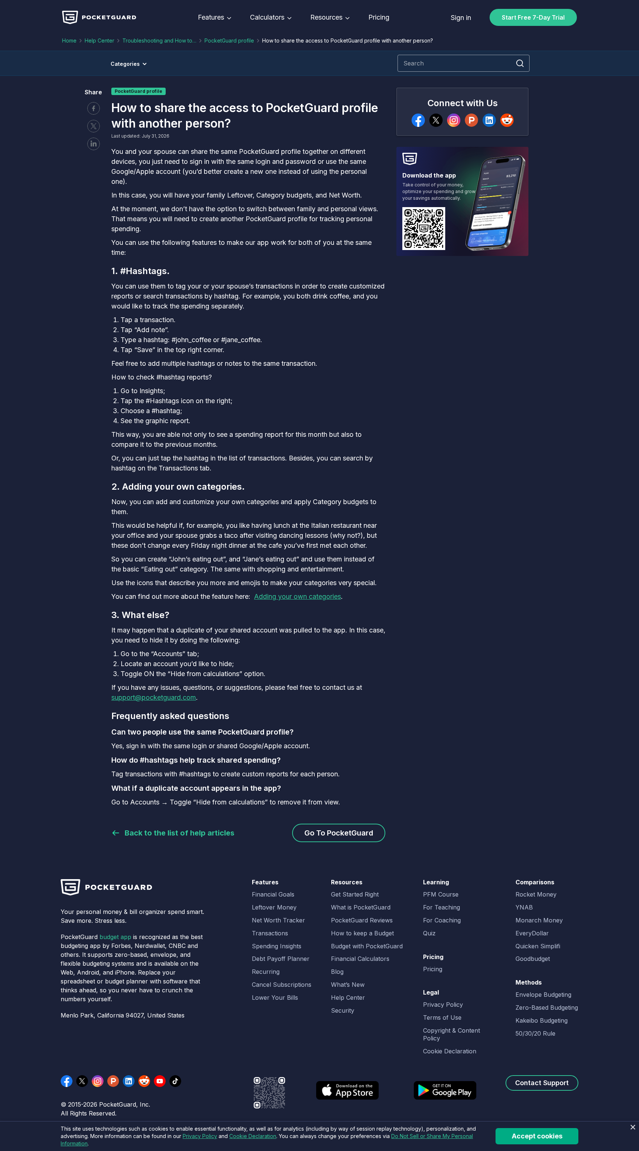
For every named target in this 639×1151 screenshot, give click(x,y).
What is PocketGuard (360, 907)
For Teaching (441, 907)
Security (342, 1010)
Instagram (98, 1081)
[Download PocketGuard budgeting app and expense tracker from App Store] (347, 1095)
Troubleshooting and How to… (159, 40)
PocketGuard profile (229, 40)
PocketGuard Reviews (362, 920)
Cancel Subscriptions (281, 984)
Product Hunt (113, 1081)
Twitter (93, 126)
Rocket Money (536, 894)
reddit (144, 1081)
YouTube (160, 1081)
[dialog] (319, 1136)
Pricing (378, 17)
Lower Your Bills (275, 997)
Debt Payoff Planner (281, 958)
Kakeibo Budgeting (541, 1020)
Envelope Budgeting (543, 994)
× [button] (632, 1127)
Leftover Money (274, 907)
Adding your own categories (297, 596)
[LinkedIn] (489, 120)
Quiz (429, 933)
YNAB (524, 907)
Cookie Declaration (449, 1051)
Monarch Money (539, 920)
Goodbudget (532, 958)
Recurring (266, 971)
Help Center (99, 40)
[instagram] (453, 120)
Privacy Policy (443, 1004)
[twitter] (436, 120)
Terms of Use (442, 1017)
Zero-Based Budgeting (546, 1007)
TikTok (175, 1081)
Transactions (270, 933)
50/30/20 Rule (535, 1033)
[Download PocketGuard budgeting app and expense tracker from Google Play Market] (445, 1095)
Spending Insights (276, 946)
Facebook (93, 108)
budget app (115, 937)
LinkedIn (129, 1081)
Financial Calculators (360, 958)
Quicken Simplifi (537, 946)
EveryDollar (532, 933)
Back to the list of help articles (179, 832)
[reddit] (507, 120)
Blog (337, 971)
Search (519, 63)
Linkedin (93, 144)
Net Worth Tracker (278, 920)
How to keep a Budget (362, 933)
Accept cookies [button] (537, 1136)
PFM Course (441, 894)
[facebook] (418, 120)
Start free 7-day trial (533, 17)
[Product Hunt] (471, 120)
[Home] (99, 17)
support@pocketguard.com (153, 697)
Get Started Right (355, 894)
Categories (125, 64)
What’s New (348, 984)
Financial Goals (273, 894)
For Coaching (442, 920)
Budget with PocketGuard (367, 946)
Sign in (461, 17)
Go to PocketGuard (338, 832)
